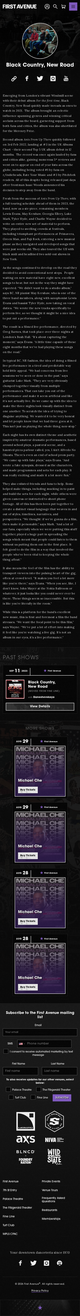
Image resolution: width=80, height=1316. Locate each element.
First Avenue (11, 1181)
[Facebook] (27, 78)
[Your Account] (47, 6)
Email (38, 1025)
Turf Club (20, 1098)
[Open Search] (55, 6)
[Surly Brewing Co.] (54, 1121)
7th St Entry (10, 1190)
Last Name (57, 1064)
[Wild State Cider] (54, 1157)
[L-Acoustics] (25, 1121)
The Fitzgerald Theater (56, 1090)
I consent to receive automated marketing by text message (41, 1053)
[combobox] (21, 1044)
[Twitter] (40, 78)
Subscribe (61, 1097)
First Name (18, 1064)
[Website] (14, 78)
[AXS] (25, 1140)
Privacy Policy (40, 1291)
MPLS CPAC (10, 1234)
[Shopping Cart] (64, 6)
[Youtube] (66, 78)
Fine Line (42, 1098)
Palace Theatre (22, 1090)
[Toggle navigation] (73, 6)
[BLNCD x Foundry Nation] (25, 1157)
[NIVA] (54, 1140)
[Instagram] (53, 78)
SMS (10, 1044)
